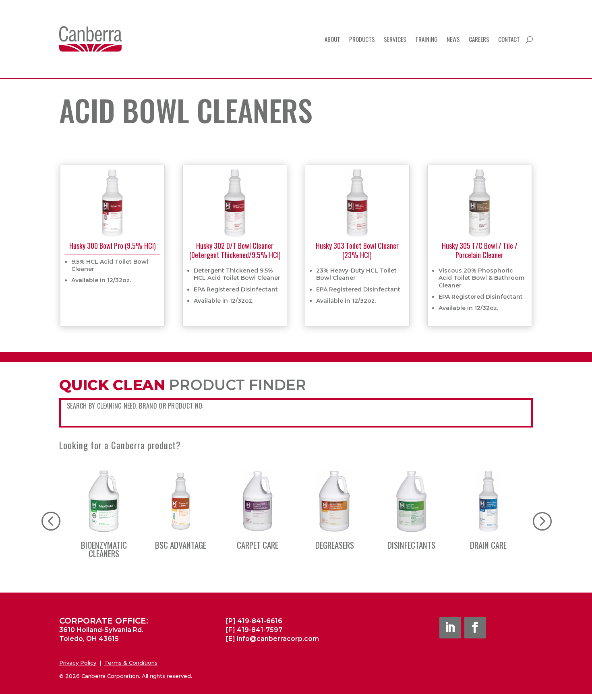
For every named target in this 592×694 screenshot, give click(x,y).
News (453, 39)
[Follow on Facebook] (475, 627)
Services (395, 39)
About (332, 39)
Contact (509, 39)
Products (362, 39)
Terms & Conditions (130, 662)
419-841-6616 (259, 621)
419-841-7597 (259, 630)
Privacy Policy (77, 662)
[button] (542, 520)
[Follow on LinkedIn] (450, 627)
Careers (479, 39)
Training (426, 39)
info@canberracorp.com (278, 638)
